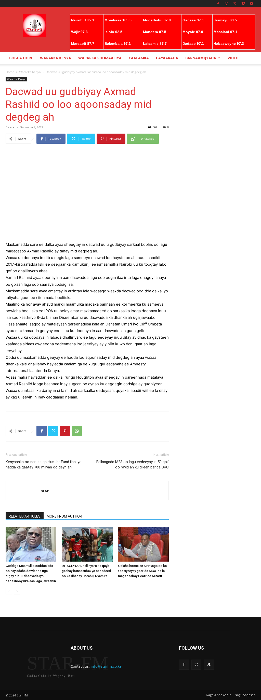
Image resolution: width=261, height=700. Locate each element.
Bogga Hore (21, 57)
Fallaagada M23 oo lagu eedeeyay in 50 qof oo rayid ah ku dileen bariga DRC (132, 464)
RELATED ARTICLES (25, 516)
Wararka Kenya (55, 57)
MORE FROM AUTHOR (64, 516)
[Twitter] (235, 3)
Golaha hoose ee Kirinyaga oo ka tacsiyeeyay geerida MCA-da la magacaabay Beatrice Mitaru (142, 571)
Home (10, 72)
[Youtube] (251, 3)
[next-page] (17, 591)
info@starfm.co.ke (106, 666)
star (13, 127)
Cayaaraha (167, 57)
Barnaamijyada (200, 57)
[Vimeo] (243, 3)
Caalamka (139, 57)
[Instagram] (226, 3)
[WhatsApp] (77, 431)
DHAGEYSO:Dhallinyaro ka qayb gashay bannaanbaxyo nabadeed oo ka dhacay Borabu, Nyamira (86, 571)
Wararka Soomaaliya (100, 57)
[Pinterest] (65, 431)
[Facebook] (218, 3)
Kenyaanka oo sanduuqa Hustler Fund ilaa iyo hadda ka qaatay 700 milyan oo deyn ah (44, 464)
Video (233, 57)
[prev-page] (9, 591)
